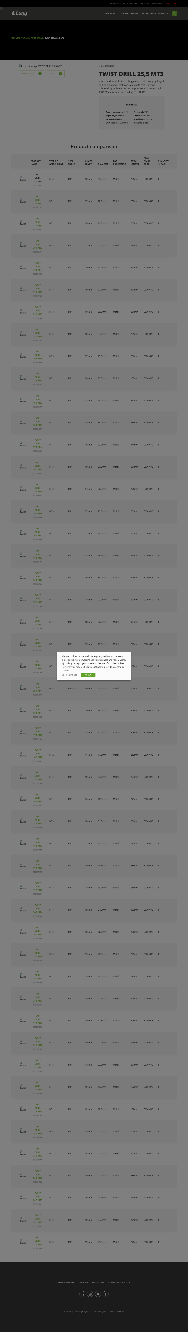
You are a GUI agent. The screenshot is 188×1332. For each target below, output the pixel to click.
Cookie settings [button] (69, 674)
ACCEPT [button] (88, 674)
